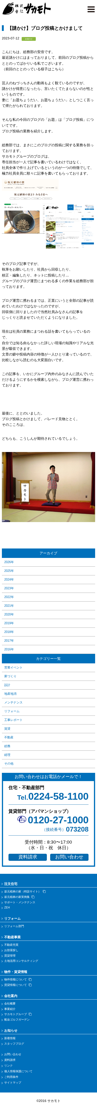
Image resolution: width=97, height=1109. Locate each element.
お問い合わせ (69, 856)
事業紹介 (10, 1009)
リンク (8, 1065)
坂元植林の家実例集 (17, 897)
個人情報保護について (18, 1071)
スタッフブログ (14, 1043)
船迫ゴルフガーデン (17, 1019)
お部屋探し (11, 950)
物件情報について (15, 979)
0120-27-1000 (58, 819)
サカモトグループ (15, 1014)
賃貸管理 (10, 955)
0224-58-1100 (53, 796)
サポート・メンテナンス (19, 902)
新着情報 (10, 1038)
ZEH (7, 907)
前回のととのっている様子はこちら (33, 69)
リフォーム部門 (14, 926)
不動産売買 (11, 944)
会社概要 (10, 1003)
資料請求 (27, 856)
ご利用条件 (11, 1077)
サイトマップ (12, 1082)
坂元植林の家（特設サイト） (22, 891)
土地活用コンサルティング (21, 961)
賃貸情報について (15, 985)
